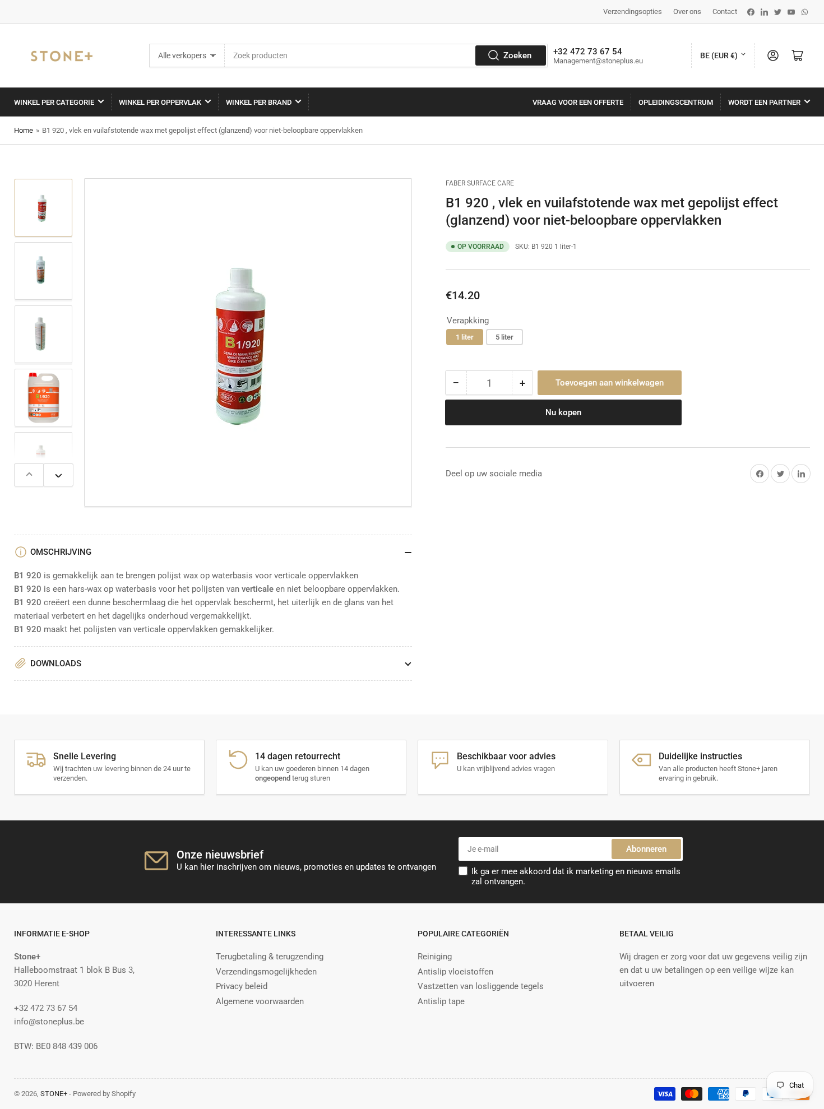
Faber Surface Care (480, 183)
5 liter (504, 337)
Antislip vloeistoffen (455, 972)
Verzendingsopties (632, 11)
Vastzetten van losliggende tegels (481, 986)
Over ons (687, 11)
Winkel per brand (258, 102)
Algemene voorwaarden (260, 1001)
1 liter (465, 337)
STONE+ (53, 1093)
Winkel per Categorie (54, 102)
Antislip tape (441, 1001)
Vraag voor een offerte (578, 102)
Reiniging (435, 957)
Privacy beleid (241, 986)
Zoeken (517, 55)
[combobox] (386, 55)
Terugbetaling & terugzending (269, 957)
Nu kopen (563, 412)
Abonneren (646, 849)
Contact (724, 11)
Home (23, 130)
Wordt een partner (764, 102)
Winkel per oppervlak (160, 102)
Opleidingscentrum (675, 102)
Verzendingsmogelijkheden (266, 972)
